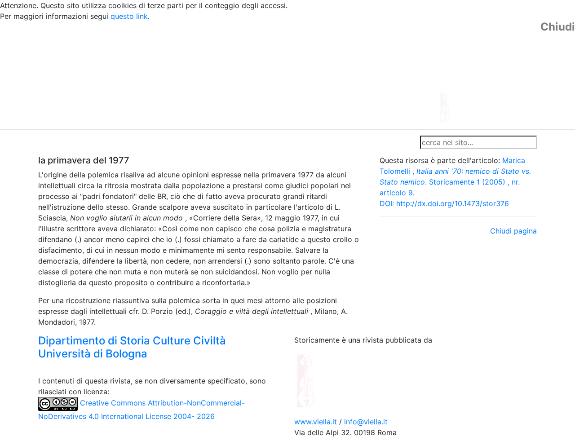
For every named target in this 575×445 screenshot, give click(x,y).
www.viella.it (316, 421)
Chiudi (557, 27)
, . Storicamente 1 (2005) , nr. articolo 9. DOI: (455, 182)
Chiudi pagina (513, 230)
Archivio (248, 142)
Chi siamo (86, 142)
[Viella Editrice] (328, 379)
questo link (129, 16)
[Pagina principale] (262, 74)
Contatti (124, 142)
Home (52, 142)
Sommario (209, 142)
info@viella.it (366, 421)
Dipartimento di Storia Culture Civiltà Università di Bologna (132, 347)
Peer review (165, 142)
